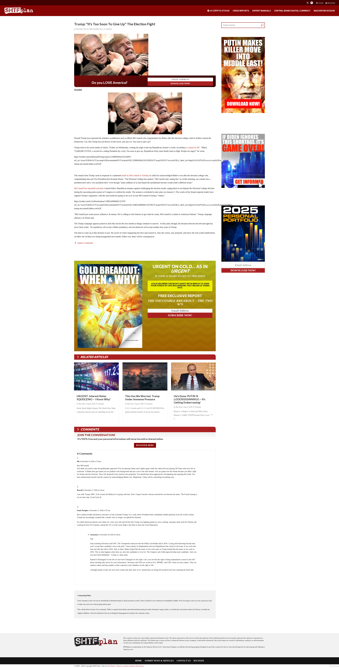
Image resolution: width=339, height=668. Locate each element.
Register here (145, 445)
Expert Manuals (261, 11)
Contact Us (184, 661)
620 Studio (111, 666)
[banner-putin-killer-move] (243, 112)
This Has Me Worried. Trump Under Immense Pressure (142, 397)
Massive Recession (324, 11)
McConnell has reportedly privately (89, 188)
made (124, 175)
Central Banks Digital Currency (292, 11)
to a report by (192, 147)
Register (331, 3)
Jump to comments (85, 243)
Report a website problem (126, 666)
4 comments (108, 29)
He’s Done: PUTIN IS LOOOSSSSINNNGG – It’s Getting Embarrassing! (189, 399)
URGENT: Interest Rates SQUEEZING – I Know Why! (93, 397)
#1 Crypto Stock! (219, 11)
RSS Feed (199, 661)
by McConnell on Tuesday (138, 175)
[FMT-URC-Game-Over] (243, 187)
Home (138, 661)
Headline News (98, 29)
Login (320, 3)
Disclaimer (140, 666)
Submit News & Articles (159, 661)
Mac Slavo (79, 29)
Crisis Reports (241, 11)
